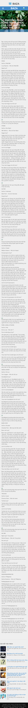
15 (3, 689)
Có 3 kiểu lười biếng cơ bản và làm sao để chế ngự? (16, 695)
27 (3, 696)
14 (3, 648)
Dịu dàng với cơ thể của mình (15, 653)
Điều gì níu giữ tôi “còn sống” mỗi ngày (16, 681)
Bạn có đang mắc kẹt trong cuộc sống (17, 660)
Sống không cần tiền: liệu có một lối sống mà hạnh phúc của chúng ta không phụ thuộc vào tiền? (16, 674)
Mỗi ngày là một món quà (13, 688)
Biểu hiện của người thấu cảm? (15, 647)
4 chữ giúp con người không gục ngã (17, 666)
